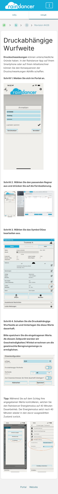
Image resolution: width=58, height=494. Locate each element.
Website (33, 487)
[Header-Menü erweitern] (49, 5)
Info (14, 15)
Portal (23, 487)
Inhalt (43, 15)
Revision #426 (41, 25)
